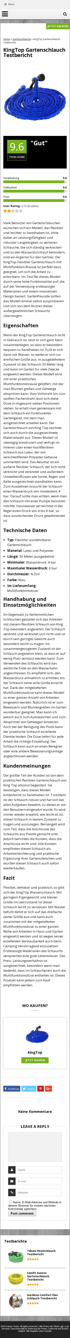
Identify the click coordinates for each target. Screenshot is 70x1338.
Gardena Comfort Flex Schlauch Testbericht (42, 1296)
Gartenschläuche (21, 39)
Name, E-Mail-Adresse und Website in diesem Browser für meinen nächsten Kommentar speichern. (34, 1205)
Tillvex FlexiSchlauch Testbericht (41, 1252)
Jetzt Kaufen (57, 26)
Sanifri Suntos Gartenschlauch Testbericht (38, 1276)
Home (6, 39)
